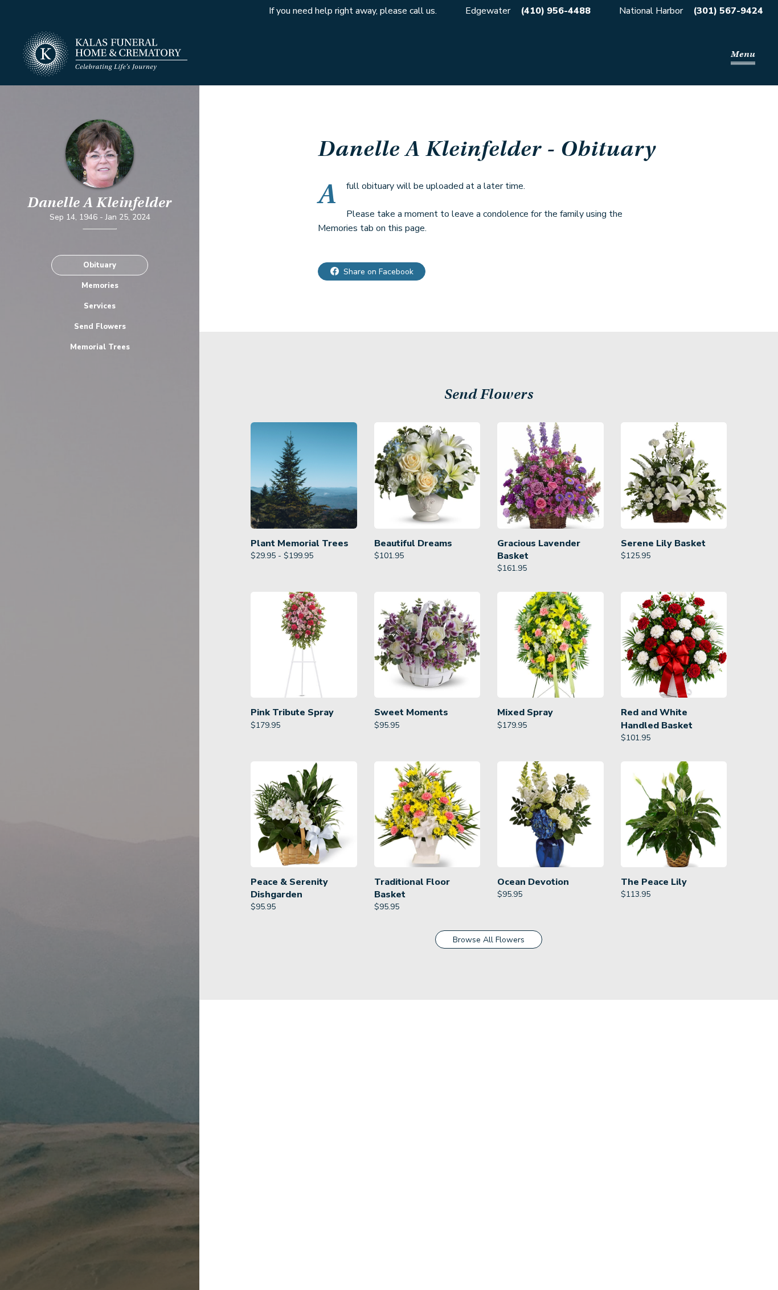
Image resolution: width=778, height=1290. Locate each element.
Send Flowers (100, 327)
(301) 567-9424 (728, 11)
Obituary (99, 265)
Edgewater (487, 11)
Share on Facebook (378, 271)
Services (100, 306)
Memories (99, 286)
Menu (743, 54)
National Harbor (651, 11)
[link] (304, 498)
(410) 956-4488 (556, 11)
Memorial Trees (100, 347)
